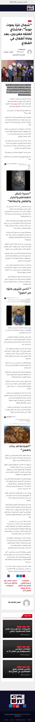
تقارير (30, 21)
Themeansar (17, 716)
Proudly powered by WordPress (12, 714)
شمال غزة (14, 104)
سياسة (24, 626)
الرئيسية (29, 720)
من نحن (12, 720)
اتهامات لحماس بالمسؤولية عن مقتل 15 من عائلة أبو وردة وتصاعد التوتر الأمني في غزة (17, 652)
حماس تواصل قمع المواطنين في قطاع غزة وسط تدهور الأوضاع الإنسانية (19, 672)
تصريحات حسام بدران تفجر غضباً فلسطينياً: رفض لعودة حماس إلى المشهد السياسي (17, 632)
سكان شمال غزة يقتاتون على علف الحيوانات (10, 583)
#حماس (10, 52)
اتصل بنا (6, 720)
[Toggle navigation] (3, 8)
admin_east (22, 49)
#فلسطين (15, 55)
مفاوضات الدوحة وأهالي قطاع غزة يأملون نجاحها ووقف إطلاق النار (24, 586)
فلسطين (19, 626)
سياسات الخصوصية (20, 720)
